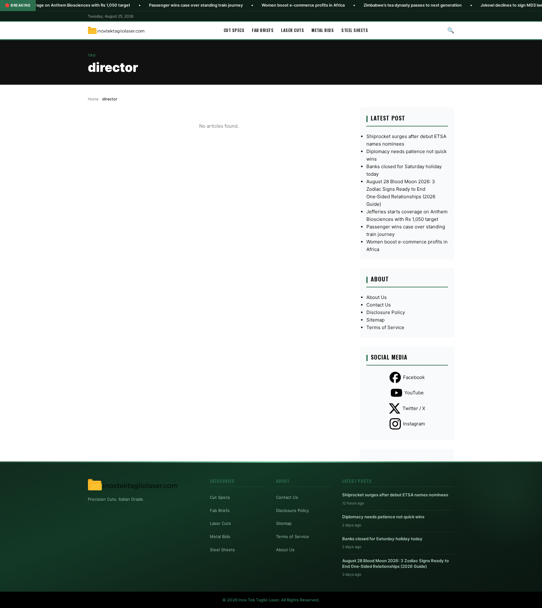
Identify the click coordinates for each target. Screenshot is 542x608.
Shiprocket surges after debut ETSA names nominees (395, 494)
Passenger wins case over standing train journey (173, 5)
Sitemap (375, 320)
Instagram (414, 424)
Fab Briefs (263, 30)
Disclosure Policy (385, 312)
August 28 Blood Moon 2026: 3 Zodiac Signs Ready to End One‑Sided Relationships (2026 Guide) (395, 563)
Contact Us (378, 305)
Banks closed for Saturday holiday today (382, 538)
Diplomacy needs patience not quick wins (383, 516)
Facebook (414, 377)
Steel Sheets (354, 30)
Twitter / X (413, 408)
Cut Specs (234, 30)
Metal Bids (322, 30)
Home (93, 99)
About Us (376, 297)
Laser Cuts (292, 30)
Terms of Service (385, 327)
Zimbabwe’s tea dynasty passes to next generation (390, 5)
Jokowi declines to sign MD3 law (489, 5)
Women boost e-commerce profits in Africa (280, 5)
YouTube (414, 393)
